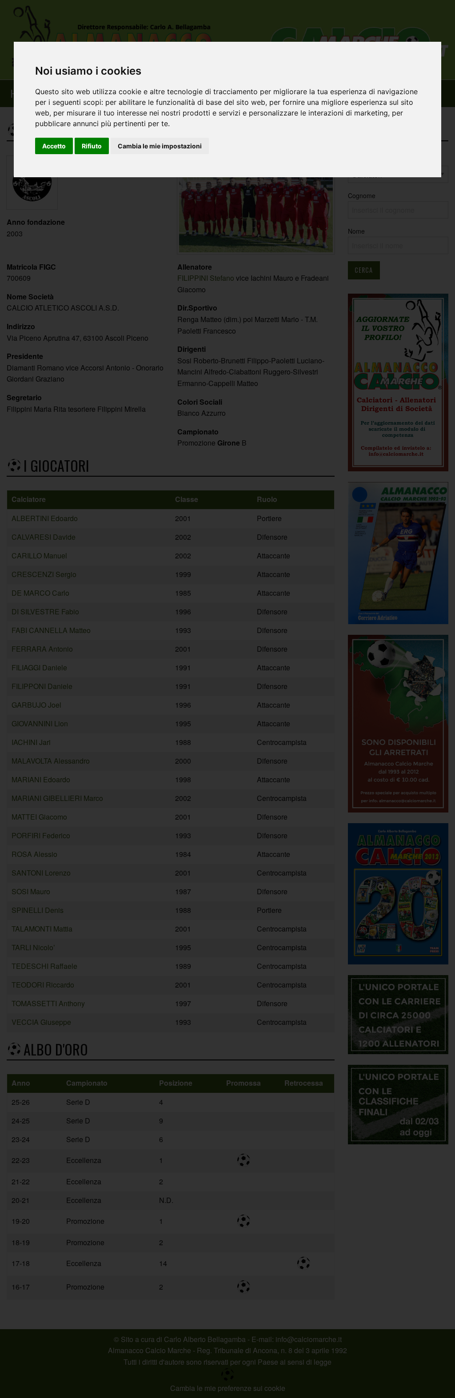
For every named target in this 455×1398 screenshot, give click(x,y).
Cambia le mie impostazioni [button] (160, 146)
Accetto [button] (54, 146)
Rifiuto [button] (92, 146)
